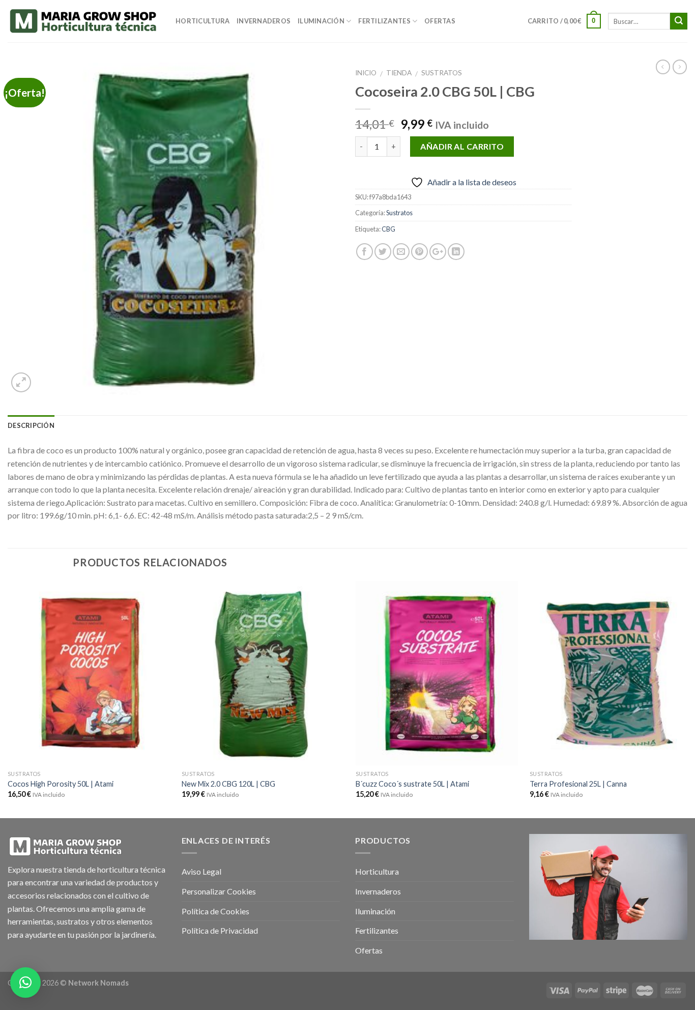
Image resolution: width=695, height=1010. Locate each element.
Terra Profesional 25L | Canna (578, 784)
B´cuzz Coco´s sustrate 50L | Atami (412, 784)
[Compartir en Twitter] (382, 251)
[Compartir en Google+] (437, 251)
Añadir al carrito (462, 146)
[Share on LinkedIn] (456, 251)
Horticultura (202, 21)
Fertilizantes (384, 21)
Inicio (366, 73)
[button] (25, 982)
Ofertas (439, 21)
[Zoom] (21, 382)
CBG (388, 229)
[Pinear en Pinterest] (419, 251)
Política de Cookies (215, 911)
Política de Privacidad (220, 930)
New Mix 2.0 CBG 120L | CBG (228, 784)
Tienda (399, 73)
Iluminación (321, 21)
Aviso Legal (201, 871)
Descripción (31, 425)
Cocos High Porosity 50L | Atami (60, 784)
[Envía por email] (401, 251)
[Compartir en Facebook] (364, 251)
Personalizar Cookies (219, 891)
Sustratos (441, 73)
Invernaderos (264, 21)
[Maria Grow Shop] (84, 21)
